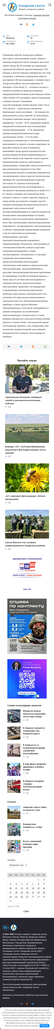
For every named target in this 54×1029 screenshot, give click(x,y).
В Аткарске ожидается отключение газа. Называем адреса (34, 731)
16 (44, 887)
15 (38, 887)
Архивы (11, 859)
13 (27, 887)
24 (10, 896)
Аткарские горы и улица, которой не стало (35, 808)
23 (44, 892)
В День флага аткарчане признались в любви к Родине (34, 767)
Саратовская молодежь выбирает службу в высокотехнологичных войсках (23, 400)
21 (33, 892)
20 (27, 892)
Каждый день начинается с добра (32, 825)
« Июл (26, 911)
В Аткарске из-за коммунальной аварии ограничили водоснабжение (34, 749)
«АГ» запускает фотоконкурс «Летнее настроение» (25, 498)
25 (16, 896)
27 (27, 896)
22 (38, 892)
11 (16, 887)
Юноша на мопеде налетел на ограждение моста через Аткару (34, 714)
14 (33, 887)
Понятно (44, 1026)
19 (22, 892)
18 (16, 892)
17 (10, 892)
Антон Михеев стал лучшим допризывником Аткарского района (25, 544)
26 (22, 896)
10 (10, 887)
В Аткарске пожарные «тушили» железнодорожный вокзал (33, 785)
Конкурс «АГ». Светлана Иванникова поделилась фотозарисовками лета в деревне (25, 449)
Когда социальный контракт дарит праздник (32, 844)
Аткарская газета (31, 5)
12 (22, 887)
